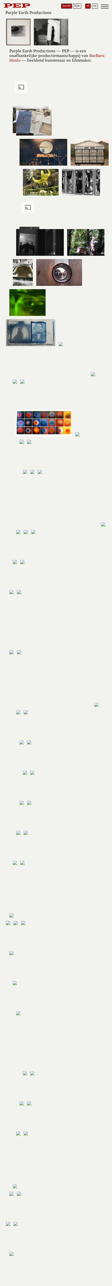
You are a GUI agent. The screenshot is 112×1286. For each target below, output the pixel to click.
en (95, 6)
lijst (77, 6)
